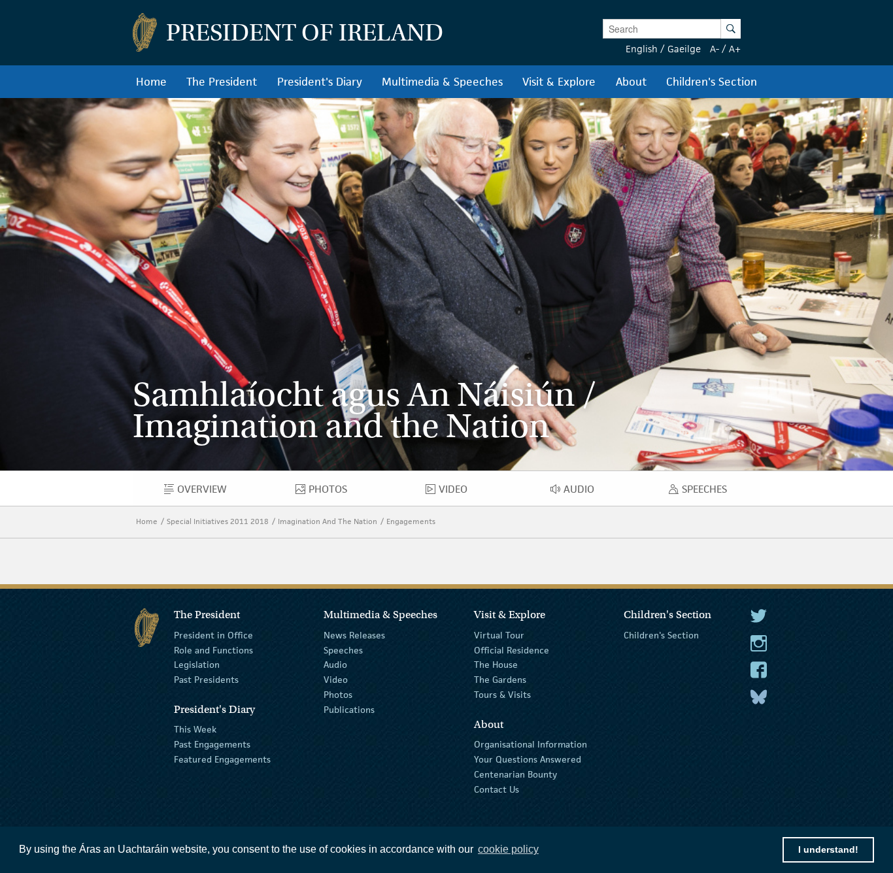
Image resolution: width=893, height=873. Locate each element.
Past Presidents (206, 679)
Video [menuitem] (457, 492)
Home (147, 521)
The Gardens (500, 679)
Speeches (343, 649)
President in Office (213, 635)
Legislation (197, 664)
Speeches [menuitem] (707, 492)
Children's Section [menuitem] (711, 81)
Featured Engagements (222, 759)
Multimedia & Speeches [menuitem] (442, 81)
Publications (349, 710)
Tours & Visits (502, 694)
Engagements (410, 521)
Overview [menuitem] (211, 492)
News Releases (354, 635)
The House (496, 664)
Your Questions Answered (527, 759)
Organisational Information (530, 744)
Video (336, 679)
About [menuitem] (631, 81)
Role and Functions (213, 649)
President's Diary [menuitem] (319, 81)
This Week (195, 729)
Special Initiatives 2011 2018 (218, 521)
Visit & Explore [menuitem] (559, 81)
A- (714, 48)
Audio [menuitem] (583, 492)
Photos (338, 694)
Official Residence (511, 649)
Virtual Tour (499, 635)
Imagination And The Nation (327, 521)
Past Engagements (212, 744)
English (642, 48)
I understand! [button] (828, 849)
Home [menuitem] (151, 81)
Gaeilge (684, 48)
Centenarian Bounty (515, 774)
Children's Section (661, 635)
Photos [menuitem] (334, 492)
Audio (335, 664)
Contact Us (496, 789)
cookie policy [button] (508, 849)
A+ (735, 48)
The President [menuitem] (221, 81)
